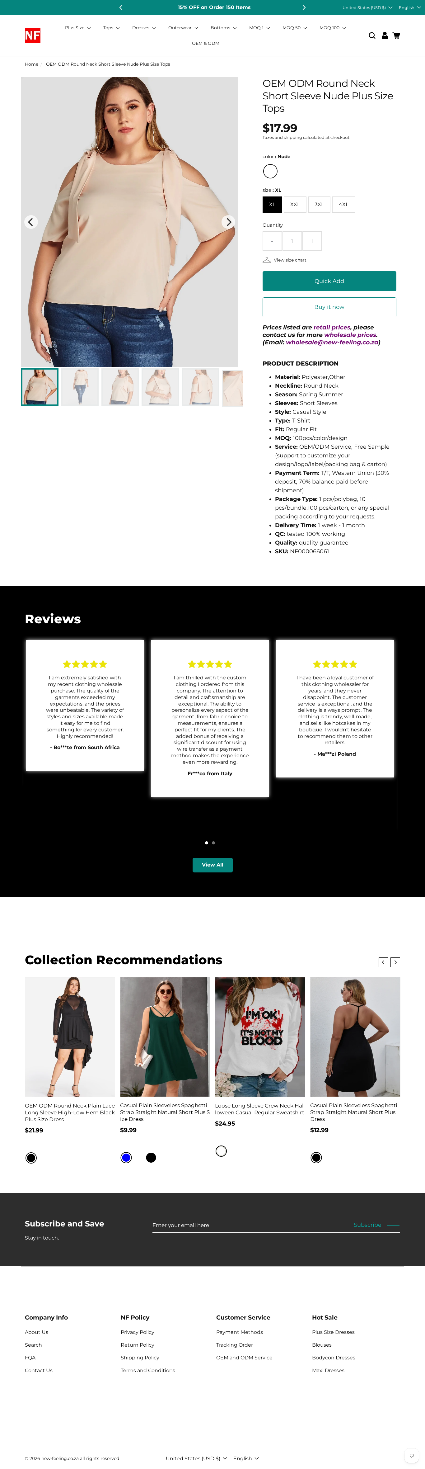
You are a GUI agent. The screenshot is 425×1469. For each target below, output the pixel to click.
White (221, 1151)
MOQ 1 (257, 28)
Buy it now (329, 307)
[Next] (304, 7)
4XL (343, 204)
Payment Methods (239, 1332)
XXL (295, 204)
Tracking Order (234, 1345)
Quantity (273, 225)
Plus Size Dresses (333, 1332)
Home (31, 64)
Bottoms (221, 28)
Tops (108, 28)
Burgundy (139, 1158)
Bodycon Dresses (333, 1358)
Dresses (141, 28)
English (406, 7)
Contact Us (39, 1370)
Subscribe (367, 1224)
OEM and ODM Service (244, 1358)
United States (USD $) (364, 7)
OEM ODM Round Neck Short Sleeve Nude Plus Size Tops (108, 64)
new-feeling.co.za (60, 1458)
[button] (372, 36)
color (276, 156)
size (272, 190)
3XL (319, 204)
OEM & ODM (205, 43)
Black (31, 1158)
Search (33, 1345)
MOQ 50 (292, 28)
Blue (126, 1158)
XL (272, 204)
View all (212, 865)
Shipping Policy (140, 1358)
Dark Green (164, 1158)
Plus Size (75, 28)
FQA (30, 1358)
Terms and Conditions (148, 1370)
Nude (270, 171)
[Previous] (121, 7)
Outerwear (180, 28)
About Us (36, 1332)
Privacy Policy (137, 1332)
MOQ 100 (330, 28)
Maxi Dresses (328, 1370)
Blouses (322, 1345)
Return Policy (137, 1345)
